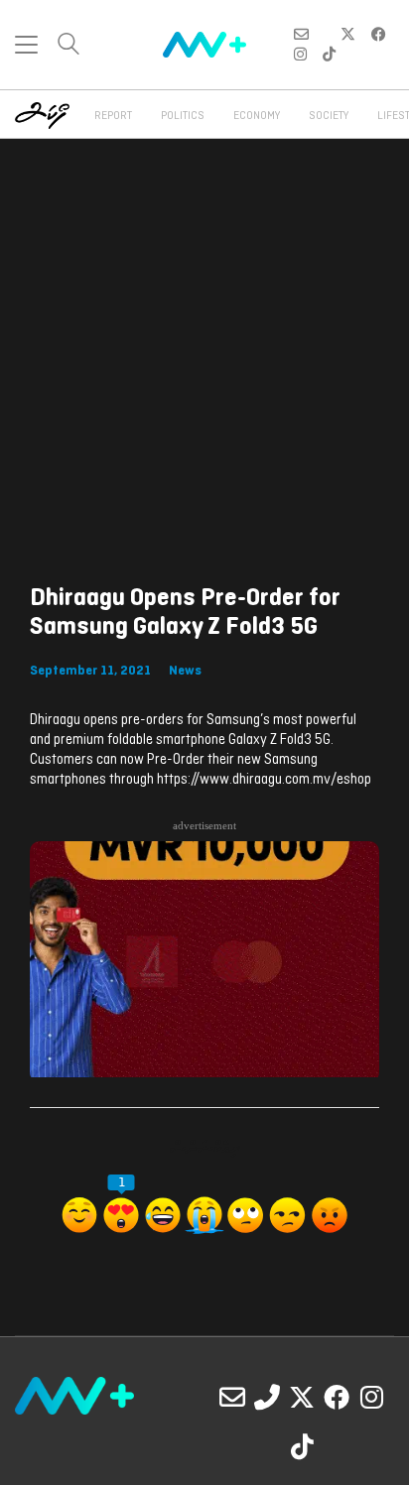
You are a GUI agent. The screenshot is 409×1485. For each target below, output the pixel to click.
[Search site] (68, 46)
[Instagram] (371, 1397)
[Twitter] (302, 1397)
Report (113, 116)
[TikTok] (302, 1446)
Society (328, 116)
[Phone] (267, 1397)
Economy (256, 116)
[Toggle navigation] (26, 45)
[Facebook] (336, 1397)
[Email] (232, 1397)
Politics (182, 116)
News (185, 671)
